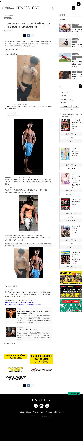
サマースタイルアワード (67, 95)
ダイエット (10, 296)
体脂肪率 (9, 292)
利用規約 (28, 412)
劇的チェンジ (31, 292)
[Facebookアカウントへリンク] (47, 407)
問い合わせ (49, 412)
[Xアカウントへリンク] (36, 407)
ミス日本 (75, 106)
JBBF (67, 92)
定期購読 (70, 137)
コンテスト (10, 290)
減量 (25, 294)
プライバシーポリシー (38, 412)
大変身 (44, 292)
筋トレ (16, 296)
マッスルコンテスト (66, 106)
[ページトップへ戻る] (74, 394)
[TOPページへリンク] (20, 7)
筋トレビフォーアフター (20, 292)
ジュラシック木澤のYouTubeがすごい (27, 330)
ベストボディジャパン (66, 99)
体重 (28, 294)
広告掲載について (58, 412)
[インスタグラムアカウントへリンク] (41, 407)
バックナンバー (70, 141)
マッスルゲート (64, 102)
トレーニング (22, 296)
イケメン (38, 292)
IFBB (62, 92)
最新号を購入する (71, 134)
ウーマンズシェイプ (12, 294)
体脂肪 (32, 294)
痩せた (21, 294)
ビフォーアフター (40, 294)
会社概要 (22, 412)
